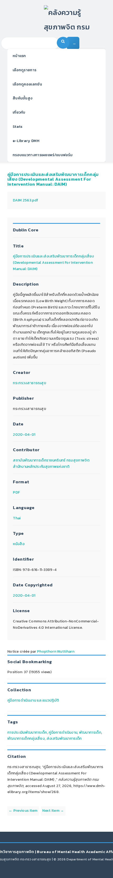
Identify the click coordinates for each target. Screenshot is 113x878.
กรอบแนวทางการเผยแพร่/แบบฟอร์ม (43, 155)
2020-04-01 (24, 434)
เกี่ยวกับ (19, 112)
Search (63, 43)
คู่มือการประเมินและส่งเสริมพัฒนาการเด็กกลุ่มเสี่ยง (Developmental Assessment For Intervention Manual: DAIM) (53, 179)
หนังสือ (19, 544)
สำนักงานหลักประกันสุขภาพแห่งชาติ (41, 466)
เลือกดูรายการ (24, 70)
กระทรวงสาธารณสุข (29, 383)
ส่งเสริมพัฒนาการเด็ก (64, 738)
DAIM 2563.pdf (25, 200)
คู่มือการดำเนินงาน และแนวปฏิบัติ (33, 700)
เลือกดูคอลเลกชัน (27, 84)
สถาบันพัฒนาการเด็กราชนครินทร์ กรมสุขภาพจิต (51, 460)
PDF (16, 492)
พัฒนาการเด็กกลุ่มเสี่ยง (26, 738)
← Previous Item (23, 810)
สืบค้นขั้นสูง (22, 98)
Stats (18, 126)
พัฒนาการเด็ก (90, 732)
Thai (16, 518)
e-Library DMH (26, 141)
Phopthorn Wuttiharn (55, 651)
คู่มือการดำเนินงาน (63, 732)
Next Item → (53, 810)
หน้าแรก (19, 56)
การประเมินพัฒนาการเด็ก (27, 732)
